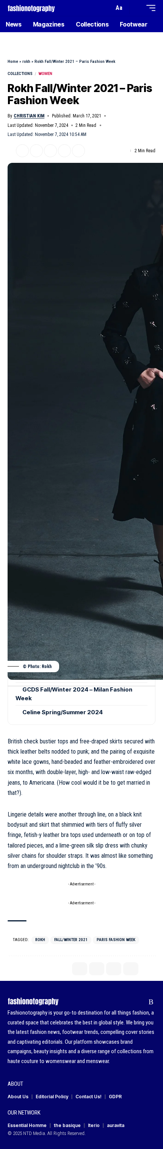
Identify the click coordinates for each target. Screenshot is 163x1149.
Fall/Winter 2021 (71, 939)
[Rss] (151, 1002)
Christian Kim (29, 116)
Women (45, 73)
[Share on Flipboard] (36, 150)
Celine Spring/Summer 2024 (62, 712)
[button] (106, 8)
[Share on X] (22, 150)
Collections (20, 73)
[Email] (50, 150)
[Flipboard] (139, 1002)
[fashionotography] (31, 8)
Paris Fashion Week (116, 939)
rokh (26, 61)
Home (13, 61)
